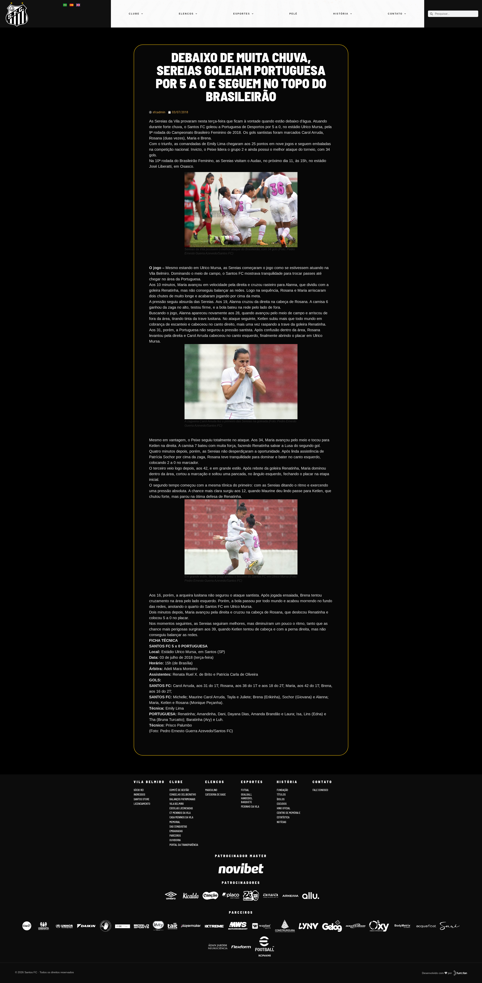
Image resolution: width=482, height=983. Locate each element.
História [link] (341, 13)
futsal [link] (245, 790)
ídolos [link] (280, 799)
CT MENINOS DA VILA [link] (180, 812)
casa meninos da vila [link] (181, 817)
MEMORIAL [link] (174, 822)
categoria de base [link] (215, 794)
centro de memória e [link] (288, 812)
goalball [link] (246, 794)
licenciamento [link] (142, 803)
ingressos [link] (139, 794)
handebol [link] (246, 798)
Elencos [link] (186, 13)
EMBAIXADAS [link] (176, 831)
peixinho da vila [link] (250, 806)
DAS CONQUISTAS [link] (178, 826)
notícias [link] (281, 822)
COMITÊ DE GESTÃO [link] (179, 790)
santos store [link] (141, 799)
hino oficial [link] (283, 808)
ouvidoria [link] (175, 840)
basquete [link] (246, 802)
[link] (19, 14)
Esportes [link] (241, 13)
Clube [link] (134, 13)
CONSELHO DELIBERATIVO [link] (182, 794)
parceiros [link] (175, 835)
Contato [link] (395, 13)
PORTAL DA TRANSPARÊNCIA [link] (183, 844)
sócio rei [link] (139, 790)
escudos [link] (282, 803)
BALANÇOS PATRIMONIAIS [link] (182, 799)
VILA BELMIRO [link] (176, 803)
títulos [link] (281, 794)
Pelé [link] (293, 13)
